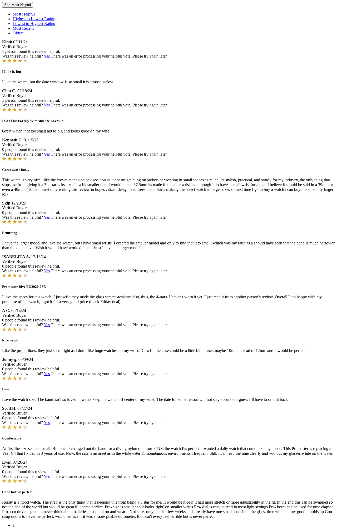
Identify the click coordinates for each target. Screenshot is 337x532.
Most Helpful (24, 14)
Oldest (18, 33)
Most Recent (23, 28)
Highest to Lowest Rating (34, 19)
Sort (17, 5)
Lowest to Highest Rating (34, 23)
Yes (47, 56)
